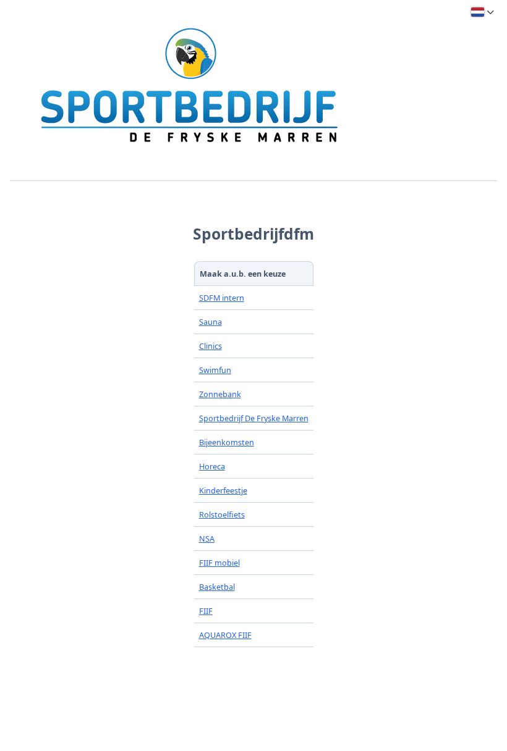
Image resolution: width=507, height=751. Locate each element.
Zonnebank (220, 394)
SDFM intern (221, 298)
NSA (207, 539)
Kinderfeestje (223, 490)
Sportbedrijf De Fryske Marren (254, 418)
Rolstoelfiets (222, 515)
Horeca (212, 466)
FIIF (206, 611)
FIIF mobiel (219, 563)
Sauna (210, 322)
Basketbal (217, 587)
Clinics (210, 346)
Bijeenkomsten (226, 442)
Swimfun (215, 370)
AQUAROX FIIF (225, 635)
